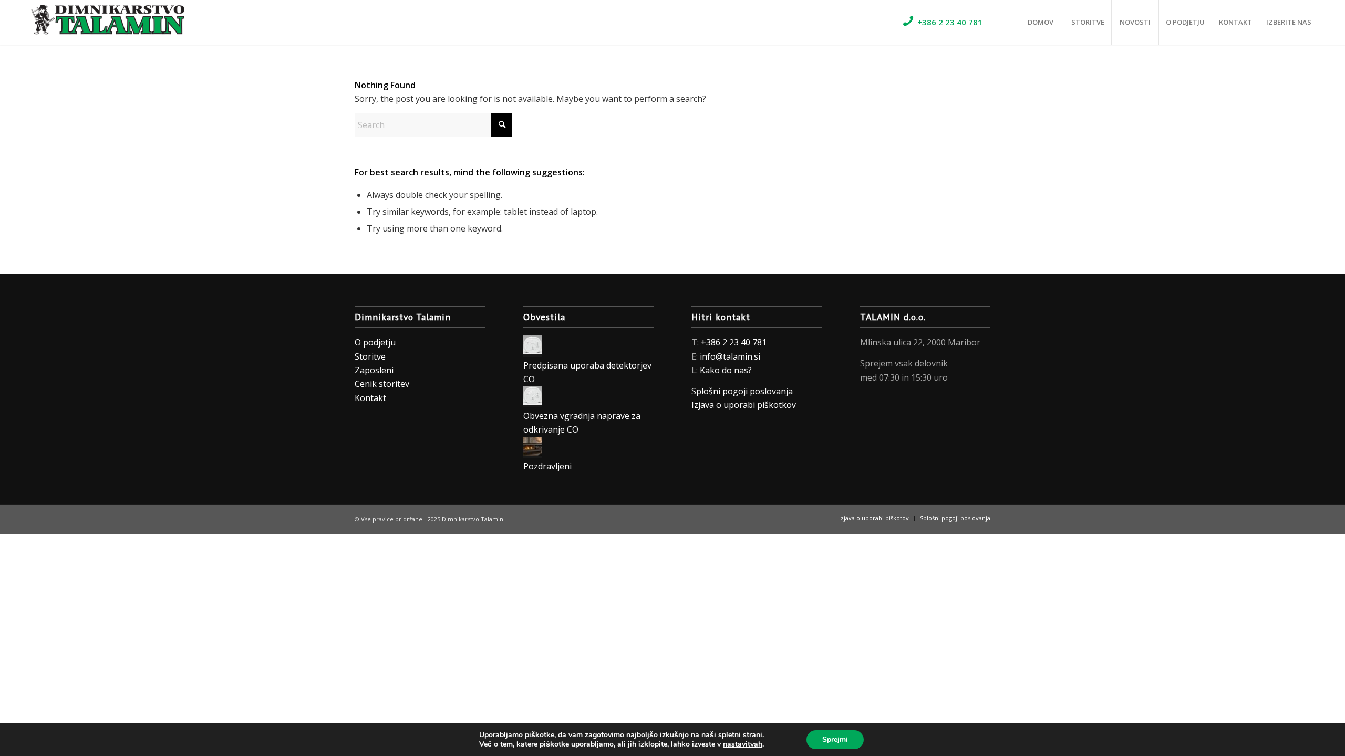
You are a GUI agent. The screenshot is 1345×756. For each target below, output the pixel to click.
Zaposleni (374, 370)
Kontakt (370, 398)
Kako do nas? (726, 370)
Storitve (370, 356)
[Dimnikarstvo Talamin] (105, 22)
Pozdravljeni (547, 466)
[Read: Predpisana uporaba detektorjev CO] (532, 351)
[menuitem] (956, 22)
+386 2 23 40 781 (734, 342)
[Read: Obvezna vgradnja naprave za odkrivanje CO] (532, 401)
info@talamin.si (730, 356)
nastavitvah (742, 744)
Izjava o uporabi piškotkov (744, 405)
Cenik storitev (382, 384)
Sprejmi (835, 739)
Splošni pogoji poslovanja (742, 391)
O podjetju (375, 342)
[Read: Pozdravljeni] (532, 452)
